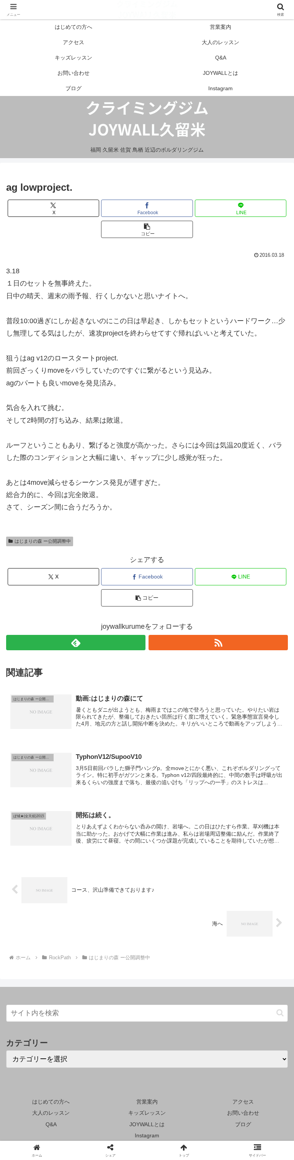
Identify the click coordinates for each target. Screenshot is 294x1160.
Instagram (147, 1135)
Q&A (51, 1124)
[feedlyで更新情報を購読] (75, 642)
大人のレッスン (51, 1113)
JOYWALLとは (147, 1124)
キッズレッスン (147, 1113)
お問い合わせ (243, 1113)
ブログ (243, 1124)
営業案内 (147, 1102)
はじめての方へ (51, 1102)
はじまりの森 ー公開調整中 (43, 541)
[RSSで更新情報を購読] (218, 642)
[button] (147, 229)
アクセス (243, 1102)
